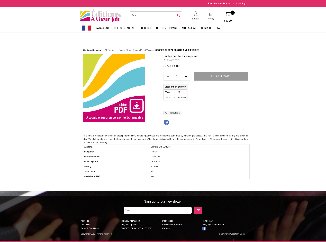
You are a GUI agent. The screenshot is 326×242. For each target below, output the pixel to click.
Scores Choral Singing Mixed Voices (135, 50)
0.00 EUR (228, 20)
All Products (110, 50)
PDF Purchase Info (125, 28)
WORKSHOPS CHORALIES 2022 (136, 228)
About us (85, 221)
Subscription (149, 28)
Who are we (189, 28)
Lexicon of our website (172, 224)
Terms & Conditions (90, 228)
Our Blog (206, 28)
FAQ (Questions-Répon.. (214, 224)
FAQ (219, 28)
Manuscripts (168, 221)
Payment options (129, 224)
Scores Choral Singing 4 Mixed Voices (177, 50)
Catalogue (102, 28)
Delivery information (130, 221)
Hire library (169, 28)
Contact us (85, 224)
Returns (166, 228)
